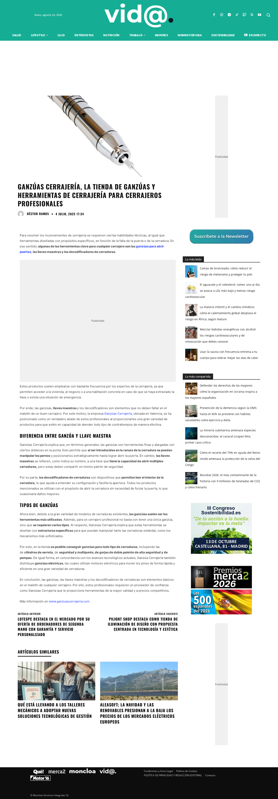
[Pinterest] (40, 223)
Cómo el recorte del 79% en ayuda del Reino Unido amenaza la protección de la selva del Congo (222, 459)
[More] (59, 223)
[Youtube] (259, 15)
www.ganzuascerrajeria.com (69, 601)
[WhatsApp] (50, 223)
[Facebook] (214, 15)
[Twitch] (244, 15)
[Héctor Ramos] (22, 214)
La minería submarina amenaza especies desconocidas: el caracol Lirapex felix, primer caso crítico (220, 436)
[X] (252, 15)
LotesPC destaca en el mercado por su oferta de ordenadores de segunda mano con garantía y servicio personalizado (54, 626)
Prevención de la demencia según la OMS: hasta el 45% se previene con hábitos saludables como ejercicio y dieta (221, 414)
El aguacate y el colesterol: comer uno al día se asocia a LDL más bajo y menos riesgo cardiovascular (222, 291)
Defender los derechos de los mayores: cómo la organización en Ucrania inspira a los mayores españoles (221, 392)
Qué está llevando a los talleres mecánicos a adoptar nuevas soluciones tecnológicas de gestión (55, 710)
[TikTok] (237, 15)
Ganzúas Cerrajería (118, 413)
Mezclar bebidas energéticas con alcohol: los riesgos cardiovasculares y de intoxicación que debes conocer (220, 335)
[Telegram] (229, 15)
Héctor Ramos (38, 213)
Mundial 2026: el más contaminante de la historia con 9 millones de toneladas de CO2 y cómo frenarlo (222, 481)
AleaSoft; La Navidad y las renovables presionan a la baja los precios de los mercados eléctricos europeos (137, 713)
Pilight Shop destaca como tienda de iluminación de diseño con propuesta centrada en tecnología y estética (143, 624)
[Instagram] (221, 15)
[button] (268, 15)
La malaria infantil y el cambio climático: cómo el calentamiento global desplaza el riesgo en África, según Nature (220, 313)
